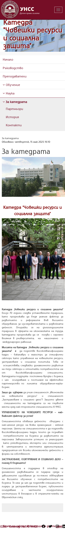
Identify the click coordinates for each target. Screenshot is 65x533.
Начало (8, 59)
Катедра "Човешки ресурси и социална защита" (32, 34)
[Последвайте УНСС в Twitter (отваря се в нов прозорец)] (50, 526)
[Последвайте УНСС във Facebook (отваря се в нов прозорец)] (43, 526)
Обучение (12, 85)
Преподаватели (15, 76)
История (12, 117)
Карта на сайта (14, 526)
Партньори (14, 109)
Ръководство (13, 68)
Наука (9, 93)
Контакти (14, 125)
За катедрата (16, 102)
